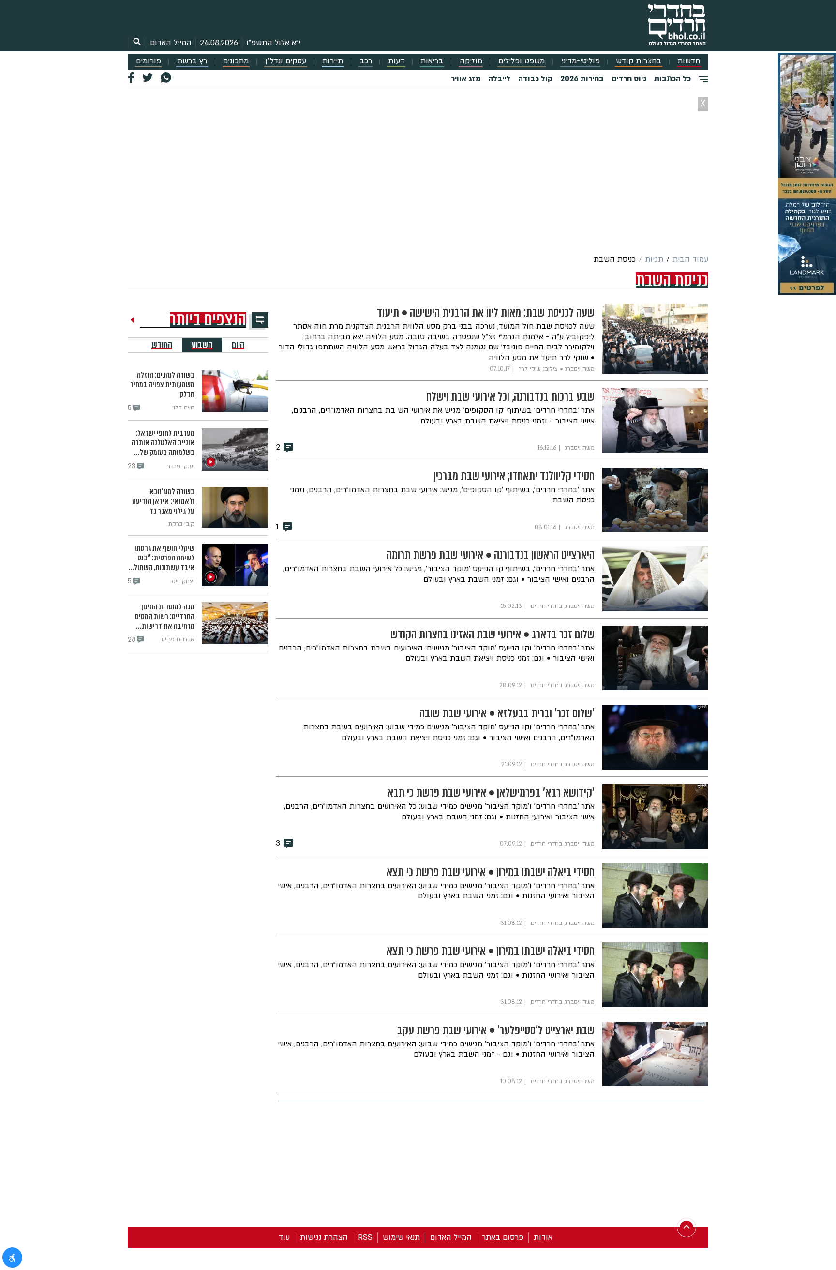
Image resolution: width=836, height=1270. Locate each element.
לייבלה (499, 79)
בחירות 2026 (582, 79)
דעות (396, 61)
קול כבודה (535, 79)
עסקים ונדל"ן (285, 61)
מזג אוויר (465, 79)
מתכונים (236, 61)
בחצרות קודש (638, 61)
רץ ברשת (192, 61)
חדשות (688, 61)
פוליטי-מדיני (580, 61)
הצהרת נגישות (324, 1237)
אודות (543, 1237)
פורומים (148, 61)
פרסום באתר (502, 1237)
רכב (365, 61)
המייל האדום (171, 42)
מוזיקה (471, 61)
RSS (365, 1237)
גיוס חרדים (629, 79)
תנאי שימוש (401, 1237)
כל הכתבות (672, 79)
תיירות (332, 61)
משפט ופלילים (521, 61)
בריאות (431, 61)
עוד (284, 1237)
